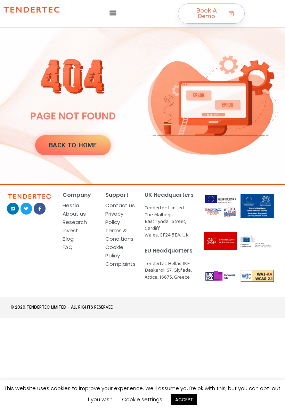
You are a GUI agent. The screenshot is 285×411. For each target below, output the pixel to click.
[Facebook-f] (40, 209)
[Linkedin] (13, 209)
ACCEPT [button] (184, 399)
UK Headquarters (169, 195)
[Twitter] (26, 209)
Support (117, 195)
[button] (113, 12)
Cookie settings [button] (142, 399)
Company (77, 195)
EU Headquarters (169, 251)
